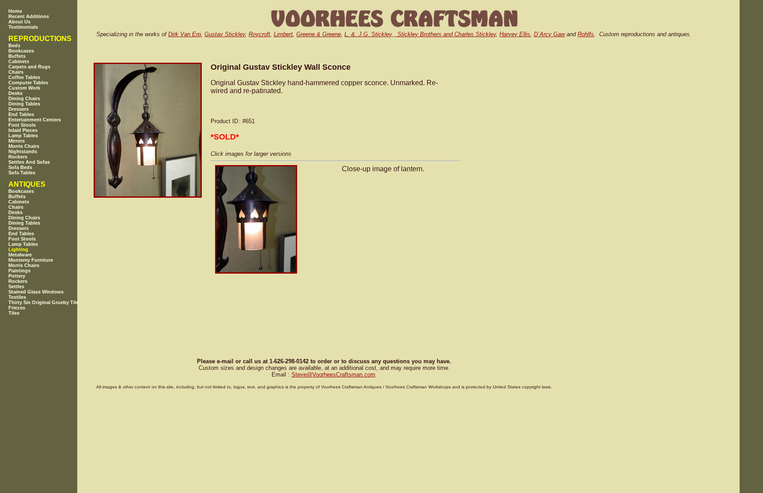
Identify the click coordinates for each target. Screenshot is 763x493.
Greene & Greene (318, 34)
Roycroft (259, 34)
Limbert (283, 34)
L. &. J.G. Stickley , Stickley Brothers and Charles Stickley (420, 34)
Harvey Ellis (514, 34)
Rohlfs (586, 34)
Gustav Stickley (224, 34)
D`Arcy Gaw (549, 34)
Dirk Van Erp (184, 34)
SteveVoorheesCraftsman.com (333, 374)
